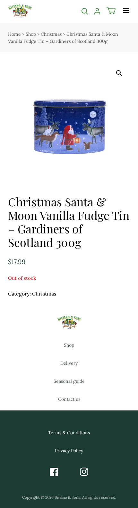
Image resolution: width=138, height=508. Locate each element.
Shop (31, 34)
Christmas (51, 34)
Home (14, 34)
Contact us (69, 399)
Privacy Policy (69, 451)
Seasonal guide (69, 381)
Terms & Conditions (69, 433)
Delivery (69, 363)
